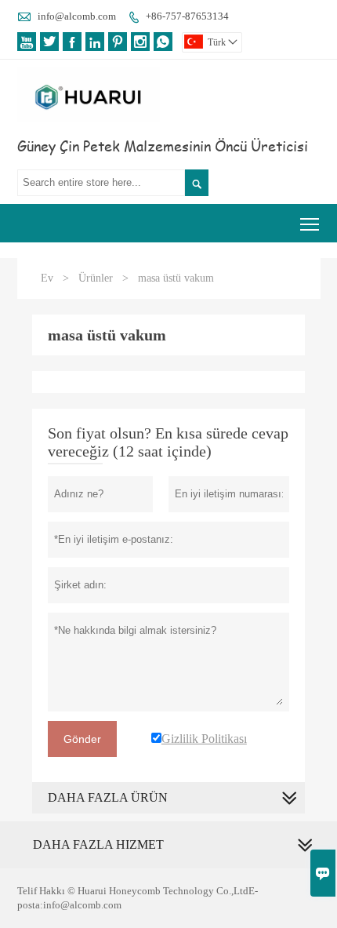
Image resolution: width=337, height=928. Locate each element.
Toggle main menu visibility (310, 223)
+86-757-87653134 (187, 16)
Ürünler (95, 278)
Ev (47, 278)
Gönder (82, 739)
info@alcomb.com (77, 16)
